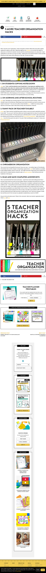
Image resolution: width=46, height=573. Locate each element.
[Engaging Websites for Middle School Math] (23, 482)
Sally (31, 168)
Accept (43, 569)
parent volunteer (28, 172)
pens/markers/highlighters (30, 116)
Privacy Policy (18, 571)
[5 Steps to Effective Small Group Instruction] (23, 462)
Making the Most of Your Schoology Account (10, 334)
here (5, 197)
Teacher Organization (8, 279)
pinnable (28, 50)
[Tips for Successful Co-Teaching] (23, 539)
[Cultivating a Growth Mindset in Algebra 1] (23, 520)
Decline (38, 569)
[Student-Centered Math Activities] (23, 501)
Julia (2, 86)
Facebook (23, 361)
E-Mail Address (24, 297)
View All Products (23, 325)
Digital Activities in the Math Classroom (37, 334)
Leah (2, 100)
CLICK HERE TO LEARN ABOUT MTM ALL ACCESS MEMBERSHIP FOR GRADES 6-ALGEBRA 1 (22, 1)
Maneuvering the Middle (23, 12)
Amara (2, 111)
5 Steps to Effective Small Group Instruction (23, 471)
